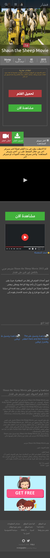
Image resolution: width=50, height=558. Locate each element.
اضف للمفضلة (41, 252)
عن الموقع (42, 523)
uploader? (40, 527)
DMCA (23, 530)
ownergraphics (21, 548)
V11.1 (32, 545)
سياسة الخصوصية (10, 530)
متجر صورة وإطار (15, 527)
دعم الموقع (29, 527)
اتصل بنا (27, 533)
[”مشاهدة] (34, 341)
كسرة (32, 530)
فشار (44, 4)
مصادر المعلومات (13, 523)
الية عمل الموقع (29, 523)
